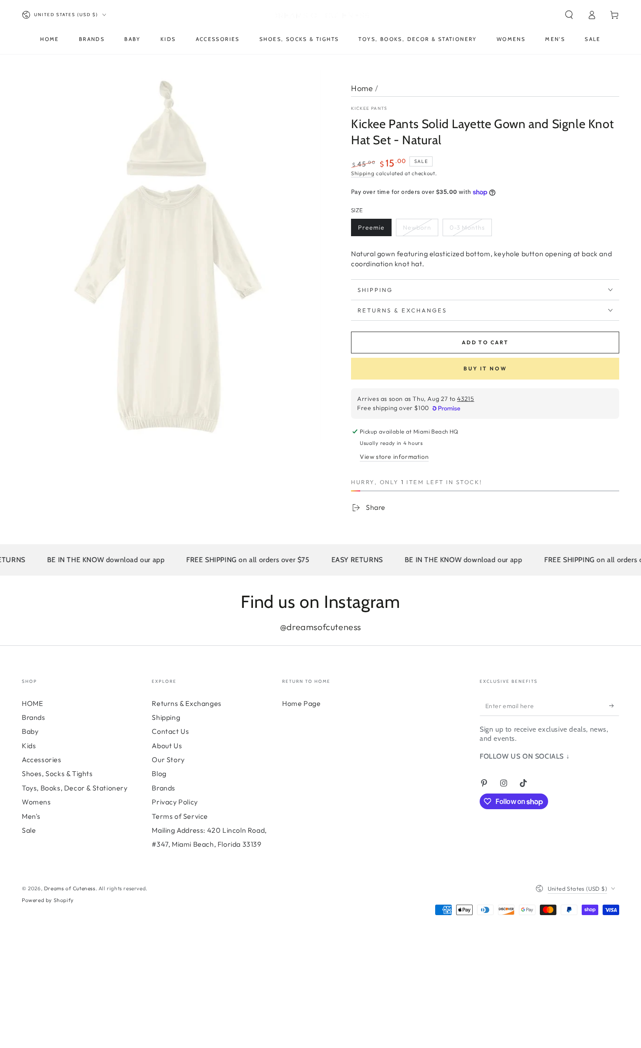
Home (362, 88)
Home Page (301, 703)
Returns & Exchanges (186, 703)
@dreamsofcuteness (320, 626)
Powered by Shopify (48, 900)
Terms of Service (180, 816)
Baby (30, 731)
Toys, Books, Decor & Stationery (75, 787)
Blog (159, 773)
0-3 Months (467, 227)
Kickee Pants (369, 108)
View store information (394, 457)
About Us (167, 745)
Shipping (363, 173)
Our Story (168, 759)
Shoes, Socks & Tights (57, 773)
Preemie (371, 227)
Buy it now (485, 368)
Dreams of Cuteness (69, 888)
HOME (32, 703)
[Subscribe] (614, 706)
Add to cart (485, 342)
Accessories (41, 759)
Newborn (417, 227)
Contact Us (170, 731)
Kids (29, 745)
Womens (36, 801)
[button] (569, 14)
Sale (29, 830)
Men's (31, 816)
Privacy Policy (175, 801)
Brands (33, 717)
